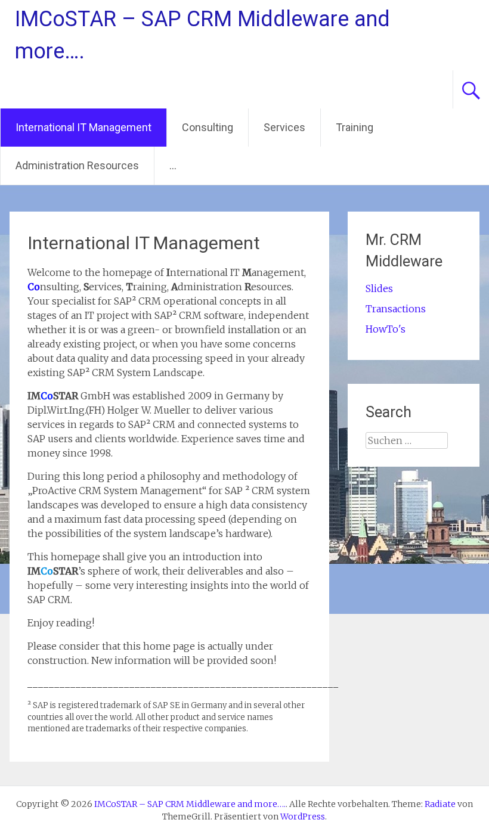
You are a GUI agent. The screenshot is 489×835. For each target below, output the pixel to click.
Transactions (396, 309)
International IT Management (83, 127)
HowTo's (386, 329)
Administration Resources (77, 165)
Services (284, 127)
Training (354, 127)
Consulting (207, 127)
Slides (379, 288)
